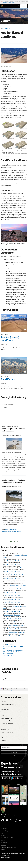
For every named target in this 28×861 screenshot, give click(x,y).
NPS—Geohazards (8, 653)
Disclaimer (3, 845)
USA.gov (3, 849)
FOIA (2, 833)
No (6, 683)
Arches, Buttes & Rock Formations (9, 706)
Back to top (14, 541)
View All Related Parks (8, 725)
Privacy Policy (4, 830)
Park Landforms (10, 644)
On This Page (9, 45)
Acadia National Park (6, 718)
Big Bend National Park (7, 723)
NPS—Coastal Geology (9, 655)
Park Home (18, 561)
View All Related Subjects (8, 712)
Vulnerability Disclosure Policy (8, 847)
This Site (14, 752)
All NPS (14, 756)
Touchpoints (11, 690)
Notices (3, 835)
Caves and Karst (5, 709)
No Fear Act (4, 842)
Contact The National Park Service (10, 837)
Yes (6, 678)
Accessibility (4, 828)
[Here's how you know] (14, 2)
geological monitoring (11, 529)
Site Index (3, 740)
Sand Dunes (8, 379)
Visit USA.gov (5, 857)
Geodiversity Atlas (18, 555)
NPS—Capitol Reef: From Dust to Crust (13, 650)
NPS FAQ (3, 840)
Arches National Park (6, 720)
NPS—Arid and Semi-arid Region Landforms (14, 652)
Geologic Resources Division (8, 732)
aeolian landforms (7, 531)
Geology (5, 21)
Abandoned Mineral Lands (7, 704)
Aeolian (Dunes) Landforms (10, 339)
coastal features (16, 531)
